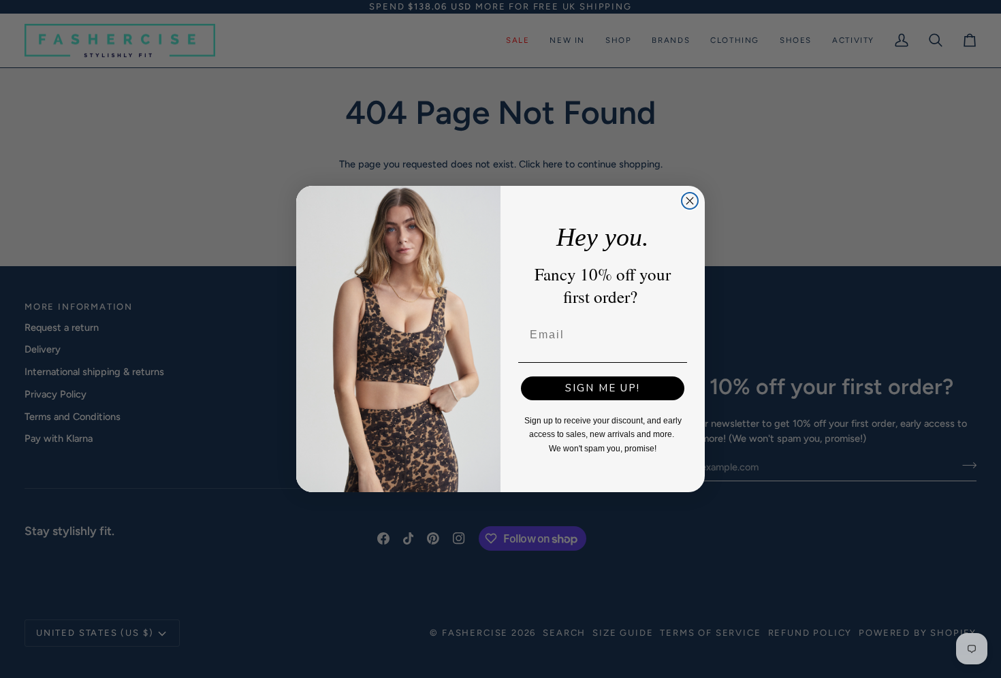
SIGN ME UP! (602, 388)
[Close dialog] (690, 201)
